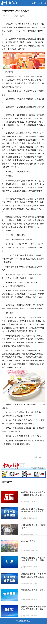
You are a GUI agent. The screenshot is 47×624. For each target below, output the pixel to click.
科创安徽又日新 (28, 541)
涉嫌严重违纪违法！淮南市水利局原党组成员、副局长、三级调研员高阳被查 (33, 559)
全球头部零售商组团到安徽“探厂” (33, 526)
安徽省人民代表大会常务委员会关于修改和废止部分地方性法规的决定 (33, 608)
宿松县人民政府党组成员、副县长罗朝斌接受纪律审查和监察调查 (33, 510)
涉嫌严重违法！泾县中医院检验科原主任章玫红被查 (33, 575)
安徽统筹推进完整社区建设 (33, 590)
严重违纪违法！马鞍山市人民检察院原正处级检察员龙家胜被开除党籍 (33, 494)
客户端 (43, 3)
